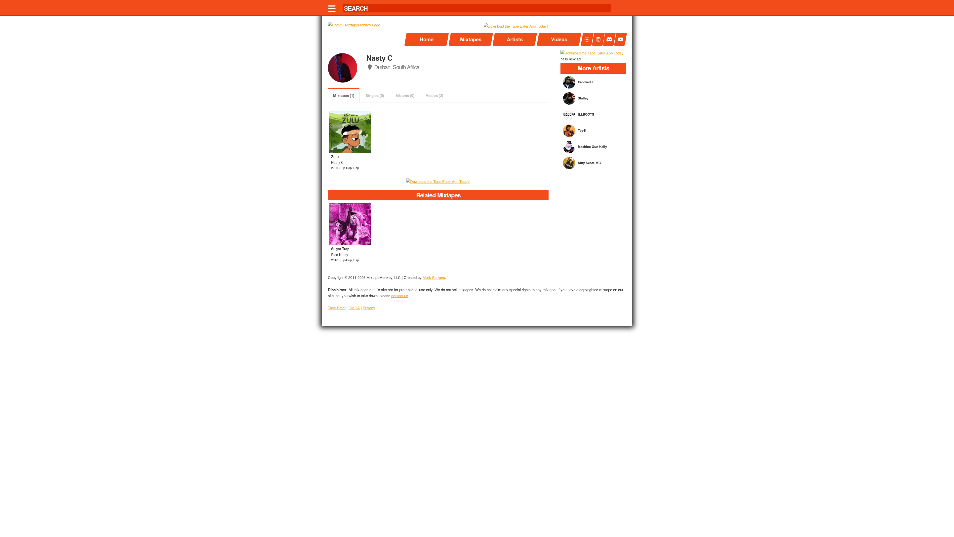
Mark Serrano (434, 277)
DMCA (354, 307)
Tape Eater (337, 307)
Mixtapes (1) (343, 95)
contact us (399, 295)
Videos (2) (434, 95)
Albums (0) (405, 95)
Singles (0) (375, 95)
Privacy (369, 307)
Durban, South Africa (396, 67)
